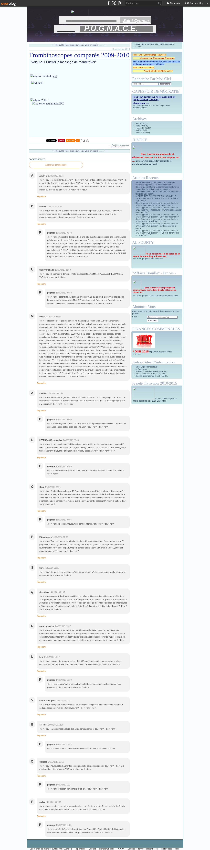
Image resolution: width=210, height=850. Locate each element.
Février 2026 (141, 128)
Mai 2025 (140, 130)
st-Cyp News (141, 369)
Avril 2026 (140, 123)
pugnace (48, 849)
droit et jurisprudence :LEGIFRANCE (152, 376)
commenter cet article (117, 147)
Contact (139, 47)
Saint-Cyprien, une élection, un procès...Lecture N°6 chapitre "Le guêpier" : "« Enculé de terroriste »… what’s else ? (157, 232)
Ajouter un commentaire (56, 165)
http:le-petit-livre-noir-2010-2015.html (149, 401)
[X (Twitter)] (114, 3)
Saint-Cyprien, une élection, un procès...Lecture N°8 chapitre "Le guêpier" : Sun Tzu (157, 220)
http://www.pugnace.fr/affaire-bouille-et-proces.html (155, 295)
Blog (138, 44)
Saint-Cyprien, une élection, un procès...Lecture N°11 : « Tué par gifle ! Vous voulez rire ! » (157, 204)
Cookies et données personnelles (143, 849)
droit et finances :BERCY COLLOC (151, 374)
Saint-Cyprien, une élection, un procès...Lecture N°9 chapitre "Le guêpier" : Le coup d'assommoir (157, 215)
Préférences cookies (170, 849)
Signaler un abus (107, 849)
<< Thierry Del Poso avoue (64, 45)
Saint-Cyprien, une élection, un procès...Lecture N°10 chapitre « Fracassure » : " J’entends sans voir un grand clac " (158, 210)
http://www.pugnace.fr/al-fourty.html (148, 259)
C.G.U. (121, 849)
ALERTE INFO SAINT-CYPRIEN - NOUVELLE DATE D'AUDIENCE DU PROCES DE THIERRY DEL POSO (157, 198)
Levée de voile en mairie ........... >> (91, 45)
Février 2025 (141, 133)
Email (134, 317)
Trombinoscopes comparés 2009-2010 (79, 55)
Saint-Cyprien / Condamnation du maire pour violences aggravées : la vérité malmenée (156, 183)
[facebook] (108, 3)
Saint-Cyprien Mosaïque (146, 367)
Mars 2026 (141, 126)
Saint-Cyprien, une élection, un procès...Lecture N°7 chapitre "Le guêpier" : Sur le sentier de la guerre (157, 226)
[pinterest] (119, 3)
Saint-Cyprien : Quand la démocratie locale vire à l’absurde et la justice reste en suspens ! (157, 188)
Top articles (80, 849)
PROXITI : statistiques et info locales (152, 371)
